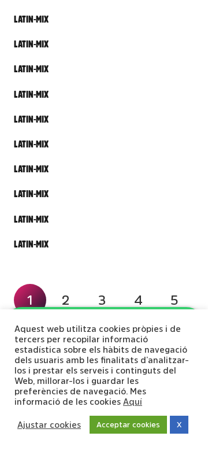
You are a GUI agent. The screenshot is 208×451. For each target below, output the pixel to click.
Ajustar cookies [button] (49, 424)
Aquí (132, 401)
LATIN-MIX (31, 19)
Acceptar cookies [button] (128, 424)
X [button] (179, 424)
